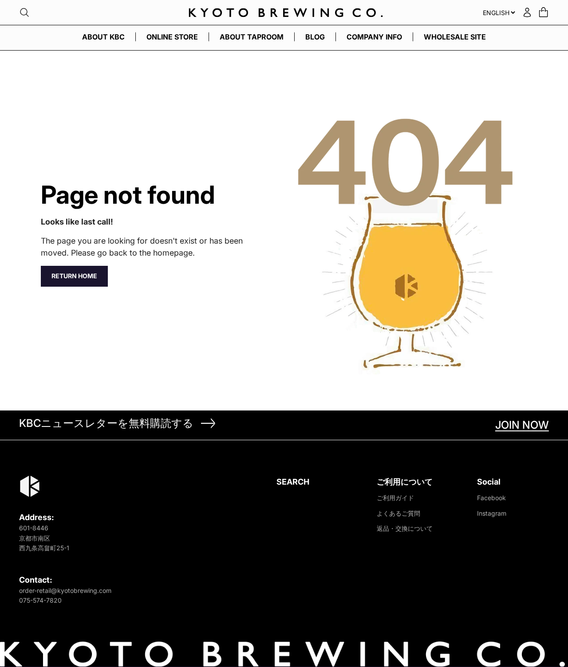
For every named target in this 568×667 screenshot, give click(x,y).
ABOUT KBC (103, 36)
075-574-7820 (40, 600)
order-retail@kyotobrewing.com (65, 590)
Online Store (172, 36)
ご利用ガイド (395, 497)
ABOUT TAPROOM (252, 36)
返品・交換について (405, 528)
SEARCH (292, 481)
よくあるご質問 (398, 513)
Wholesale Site (455, 36)
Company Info (374, 36)
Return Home (74, 276)
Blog (315, 36)
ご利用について (405, 481)
